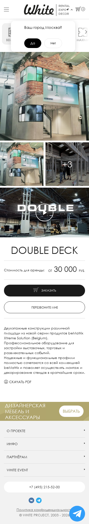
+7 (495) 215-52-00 (44, 487)
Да (32, 43)
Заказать (48, 290)
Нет (53, 43)
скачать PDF (20, 382)
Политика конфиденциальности (45, 510)
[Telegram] (39, 500)
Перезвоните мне (44, 307)
